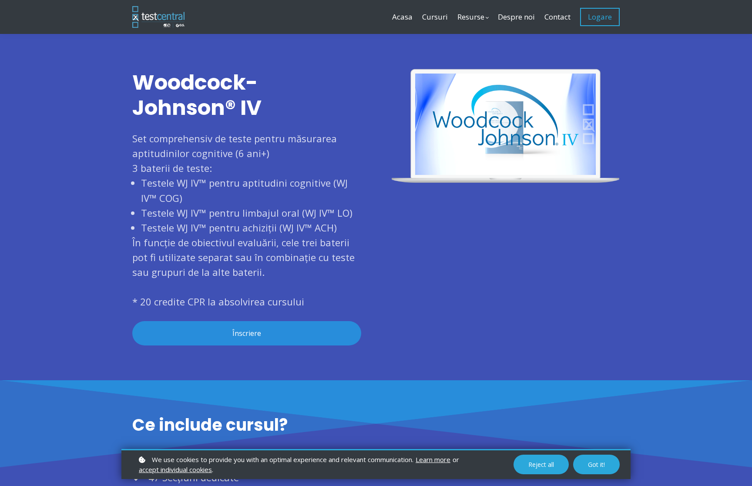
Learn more (433, 459)
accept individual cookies (175, 469)
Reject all (541, 464)
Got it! (596, 464)
